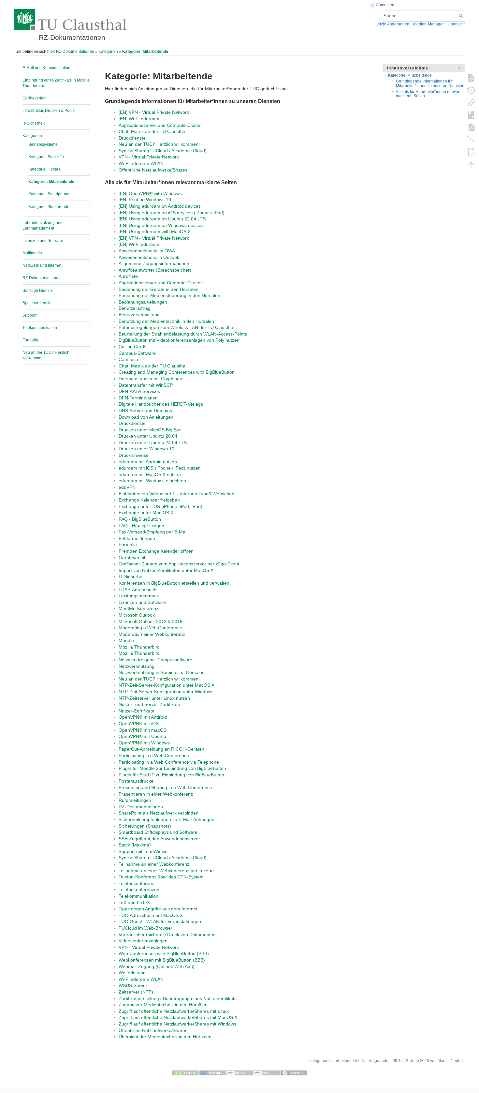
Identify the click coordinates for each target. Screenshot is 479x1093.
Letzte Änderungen (392, 24)
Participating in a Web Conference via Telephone (169, 762)
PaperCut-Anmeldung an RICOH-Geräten (161, 749)
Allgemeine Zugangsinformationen (154, 263)
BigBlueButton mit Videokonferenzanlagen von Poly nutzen (179, 340)
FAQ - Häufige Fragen (141, 525)
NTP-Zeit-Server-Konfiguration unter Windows (166, 691)
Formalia (30, 340)
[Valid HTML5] (239, 1073)
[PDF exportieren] (471, 127)
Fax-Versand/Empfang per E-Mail (153, 531)
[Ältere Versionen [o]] (471, 90)
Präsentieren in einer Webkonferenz (156, 794)
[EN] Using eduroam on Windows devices (161, 225)
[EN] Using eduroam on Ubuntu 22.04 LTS (162, 218)
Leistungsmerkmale (139, 595)
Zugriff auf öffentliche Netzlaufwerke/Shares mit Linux (174, 1011)
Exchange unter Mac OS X (146, 512)
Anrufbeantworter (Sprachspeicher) (155, 270)
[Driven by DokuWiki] (294, 1073)
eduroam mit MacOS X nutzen (150, 474)
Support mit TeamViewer (144, 851)
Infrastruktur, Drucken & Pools (48, 110)
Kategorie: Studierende (48, 206)
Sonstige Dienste (37, 290)
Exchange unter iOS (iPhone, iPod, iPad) (160, 506)
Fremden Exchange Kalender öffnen (156, 551)
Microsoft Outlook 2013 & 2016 (150, 621)
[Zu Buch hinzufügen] (471, 115)
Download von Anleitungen (146, 417)
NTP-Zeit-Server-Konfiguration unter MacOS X (166, 685)
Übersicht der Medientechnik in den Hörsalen (165, 1036)
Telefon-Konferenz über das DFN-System (161, 876)
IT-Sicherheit (33, 123)
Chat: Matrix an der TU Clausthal (152, 131)
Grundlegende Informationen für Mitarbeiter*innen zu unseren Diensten (430, 83)
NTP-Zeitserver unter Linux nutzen (154, 698)
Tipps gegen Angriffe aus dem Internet (158, 908)
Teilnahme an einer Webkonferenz (154, 864)
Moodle (126, 640)
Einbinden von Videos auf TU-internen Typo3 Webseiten (176, 493)
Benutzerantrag (135, 308)
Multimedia (32, 253)
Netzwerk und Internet (41, 265)
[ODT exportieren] (471, 152)
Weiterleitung (132, 972)
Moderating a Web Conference (150, 627)
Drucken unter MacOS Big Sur (150, 429)
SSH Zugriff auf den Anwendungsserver (159, 838)
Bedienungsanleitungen (143, 302)
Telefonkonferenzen (139, 889)
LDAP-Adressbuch (137, 589)
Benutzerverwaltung (139, 314)
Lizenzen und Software (42, 240)
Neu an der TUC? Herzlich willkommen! (159, 144)
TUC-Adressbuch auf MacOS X (151, 915)
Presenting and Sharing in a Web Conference (165, 787)
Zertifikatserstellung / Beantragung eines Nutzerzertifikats (178, 998)
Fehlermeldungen (137, 538)
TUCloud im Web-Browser (145, 928)
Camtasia (128, 359)
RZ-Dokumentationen (75, 51)
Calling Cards (132, 346)
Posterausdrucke (136, 781)
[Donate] (185, 1073)
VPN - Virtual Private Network (149, 156)
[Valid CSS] (267, 1073)
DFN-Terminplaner (138, 397)
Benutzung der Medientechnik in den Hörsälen (166, 321)
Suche (461, 15)
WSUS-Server (133, 985)
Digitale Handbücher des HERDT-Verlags (161, 404)
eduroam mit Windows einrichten (152, 480)
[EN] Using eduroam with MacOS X (155, 231)
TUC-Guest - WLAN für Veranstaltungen (160, 921)
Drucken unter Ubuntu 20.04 (148, 436)
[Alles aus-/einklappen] (471, 139)
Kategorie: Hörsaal (45, 169)
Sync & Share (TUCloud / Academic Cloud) (163, 150)
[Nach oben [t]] (471, 164)
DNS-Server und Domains (145, 410)
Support (29, 315)
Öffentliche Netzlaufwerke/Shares (153, 169)
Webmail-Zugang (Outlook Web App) (157, 966)
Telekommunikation (39, 327)
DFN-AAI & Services (139, 391)
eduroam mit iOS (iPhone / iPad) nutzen (160, 468)
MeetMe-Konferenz (138, 608)
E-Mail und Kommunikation (46, 68)
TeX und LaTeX (134, 902)
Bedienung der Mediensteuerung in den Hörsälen (169, 295)
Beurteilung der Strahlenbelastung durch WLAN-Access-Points (183, 334)
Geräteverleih (34, 98)
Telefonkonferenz (136, 883)
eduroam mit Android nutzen (148, 461)
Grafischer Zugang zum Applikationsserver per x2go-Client (179, 563)
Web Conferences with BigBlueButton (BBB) (164, 953)
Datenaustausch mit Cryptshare (151, 378)
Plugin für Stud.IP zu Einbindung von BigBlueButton (171, 774)
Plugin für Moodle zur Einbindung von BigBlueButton (172, 768)
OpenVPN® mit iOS (139, 723)
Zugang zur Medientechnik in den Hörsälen (163, 1004)
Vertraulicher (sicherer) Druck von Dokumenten (167, 934)
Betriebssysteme (43, 144)
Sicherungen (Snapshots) (145, 826)
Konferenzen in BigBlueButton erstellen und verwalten (174, 583)
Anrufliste (128, 276)
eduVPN (127, 487)
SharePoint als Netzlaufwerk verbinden (158, 813)
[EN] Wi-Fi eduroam (139, 118)
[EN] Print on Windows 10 (145, 199)
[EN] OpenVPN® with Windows (150, 193)
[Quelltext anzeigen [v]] (471, 77)
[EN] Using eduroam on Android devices (160, 206)
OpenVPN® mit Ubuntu (142, 736)
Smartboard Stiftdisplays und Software (158, 832)
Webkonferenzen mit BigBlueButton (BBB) (162, 960)
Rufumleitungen (135, 800)
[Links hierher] (471, 102)
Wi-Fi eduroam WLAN (141, 163)
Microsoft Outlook (137, 615)
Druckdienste (132, 138)
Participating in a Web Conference (154, 755)
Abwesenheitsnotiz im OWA (147, 250)
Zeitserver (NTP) (136, 992)
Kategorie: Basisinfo (46, 157)
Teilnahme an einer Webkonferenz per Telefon (166, 870)
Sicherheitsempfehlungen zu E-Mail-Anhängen (166, 819)
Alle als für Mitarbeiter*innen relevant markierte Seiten (428, 93)
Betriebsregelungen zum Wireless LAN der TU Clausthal (176, 327)
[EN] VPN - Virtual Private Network (154, 112)
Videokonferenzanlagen (143, 940)
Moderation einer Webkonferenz (152, 634)
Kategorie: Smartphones (49, 194)
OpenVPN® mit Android (143, 717)
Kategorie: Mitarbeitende (145, 51)
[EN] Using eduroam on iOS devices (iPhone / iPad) (172, 212)
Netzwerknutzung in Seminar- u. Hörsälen (162, 672)
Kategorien (108, 51)
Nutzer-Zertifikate (136, 710)
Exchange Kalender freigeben (149, 499)
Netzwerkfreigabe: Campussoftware (155, 659)
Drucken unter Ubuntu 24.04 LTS (153, 442)
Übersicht (456, 24)
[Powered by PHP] (212, 1073)
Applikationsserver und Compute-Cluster (160, 125)
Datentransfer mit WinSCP (146, 385)
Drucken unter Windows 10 (146, 448)
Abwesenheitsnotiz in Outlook (149, 257)
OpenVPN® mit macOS (143, 730)
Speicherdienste (36, 303)
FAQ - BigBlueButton (140, 519)
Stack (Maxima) (135, 844)
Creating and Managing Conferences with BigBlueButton (177, 372)
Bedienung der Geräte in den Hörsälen (158, 289)
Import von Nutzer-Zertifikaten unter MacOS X (166, 570)
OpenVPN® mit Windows (144, 742)
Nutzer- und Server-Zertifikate (149, 704)
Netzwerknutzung (136, 666)
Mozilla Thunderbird (139, 647)
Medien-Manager (428, 24)
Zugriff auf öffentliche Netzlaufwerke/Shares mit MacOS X (178, 1017)
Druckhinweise (134, 455)
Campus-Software (137, 353)
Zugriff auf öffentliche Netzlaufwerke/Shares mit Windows (177, 1023)
